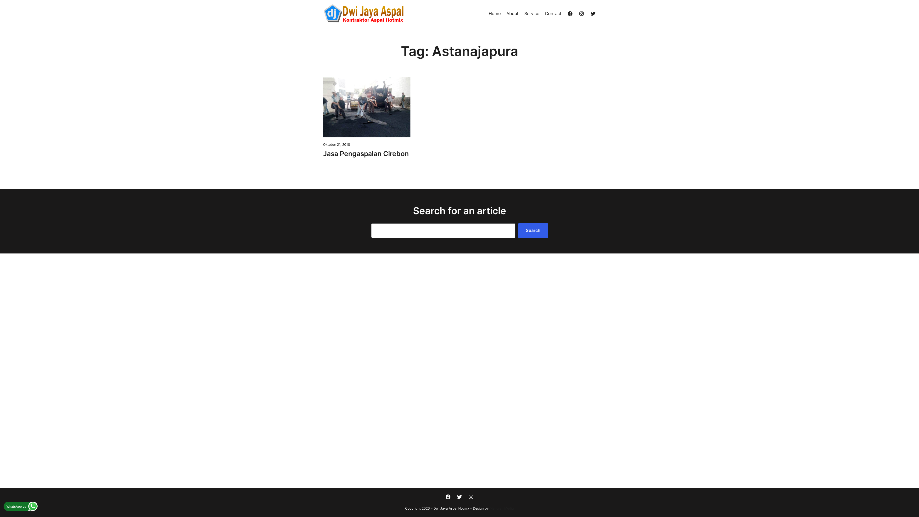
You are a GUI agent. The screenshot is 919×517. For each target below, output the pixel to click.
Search (533, 230)
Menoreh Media (502, 508)
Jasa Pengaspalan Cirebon (366, 154)
